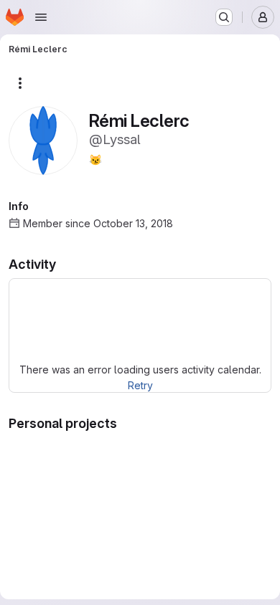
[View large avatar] (43, 139)
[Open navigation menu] (40, 17)
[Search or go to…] (224, 17)
